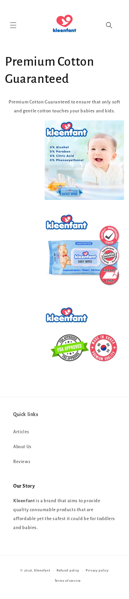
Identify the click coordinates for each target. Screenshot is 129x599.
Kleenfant (42, 570)
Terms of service (68, 580)
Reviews (21, 461)
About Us (22, 447)
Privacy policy (97, 570)
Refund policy (68, 570)
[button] (13, 25)
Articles (21, 432)
